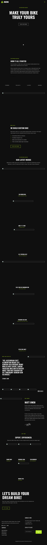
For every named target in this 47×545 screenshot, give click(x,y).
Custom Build (4, 535)
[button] (24, 24)
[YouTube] (7, 525)
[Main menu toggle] (44, 2)
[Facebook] (2, 525)
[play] (23, 45)
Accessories (4, 533)
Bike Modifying (4, 530)
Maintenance (4, 531)
